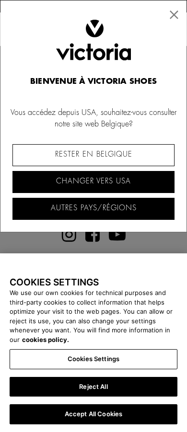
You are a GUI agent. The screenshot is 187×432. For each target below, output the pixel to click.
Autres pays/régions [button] (94, 208)
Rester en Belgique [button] (93, 154)
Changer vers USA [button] (93, 181)
